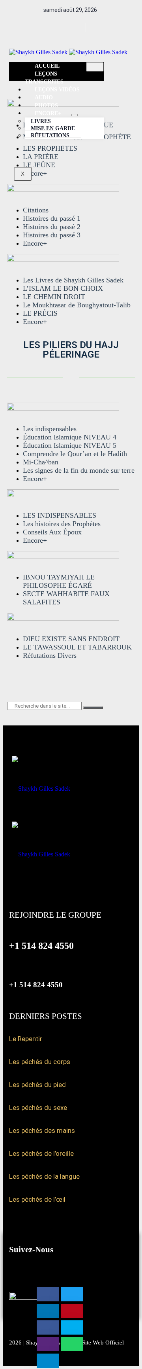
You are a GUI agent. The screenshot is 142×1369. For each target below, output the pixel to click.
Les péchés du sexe (38, 1107)
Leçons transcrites (44, 78)
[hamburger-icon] (95, 67)
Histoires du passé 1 (51, 218)
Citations (36, 210)
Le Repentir (25, 1039)
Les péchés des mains (42, 1130)
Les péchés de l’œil (37, 1199)
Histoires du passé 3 (51, 235)
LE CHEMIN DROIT (54, 297)
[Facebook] (68, 27)
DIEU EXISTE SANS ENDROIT (71, 639)
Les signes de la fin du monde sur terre (79, 470)
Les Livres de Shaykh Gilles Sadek (73, 280)
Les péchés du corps (39, 1062)
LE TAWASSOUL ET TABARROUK (77, 647)
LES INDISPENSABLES (59, 515)
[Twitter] (75, 27)
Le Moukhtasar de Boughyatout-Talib (77, 305)
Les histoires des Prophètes (62, 524)
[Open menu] (74, 115)
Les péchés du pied (37, 1085)
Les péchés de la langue (44, 1176)
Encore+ (35, 243)
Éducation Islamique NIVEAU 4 (69, 437)
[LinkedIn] (90, 27)
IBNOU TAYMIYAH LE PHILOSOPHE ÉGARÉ (59, 581)
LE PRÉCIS (40, 313)
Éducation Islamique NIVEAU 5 (69, 445)
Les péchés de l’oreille (41, 1153)
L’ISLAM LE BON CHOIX (63, 288)
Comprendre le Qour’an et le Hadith (75, 454)
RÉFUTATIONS (50, 135)
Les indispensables (50, 429)
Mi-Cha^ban (40, 462)
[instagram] (83, 27)
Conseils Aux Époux (52, 532)
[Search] (93, 707)
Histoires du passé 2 (51, 227)
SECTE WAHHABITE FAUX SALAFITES (66, 598)
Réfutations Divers (50, 655)
